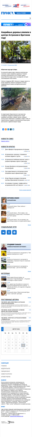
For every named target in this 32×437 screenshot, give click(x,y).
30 (26, 348)
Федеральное (5, 368)
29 (23, 348)
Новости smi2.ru (5, 141)
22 (23, 345)
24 (5, 348)
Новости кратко (6, 374)
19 (12, 345)
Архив (29, 225)
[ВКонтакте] (3, 129)
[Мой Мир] (8, 129)
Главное (4, 366)
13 (16, 342)
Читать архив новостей (25, 190)
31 (5, 351)
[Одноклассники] (6, 129)
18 (8, 345)
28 (19, 348)
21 (19, 345)
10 (5, 342)
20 (16, 345)
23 (26, 345)
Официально (5, 371)
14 (19, 342)
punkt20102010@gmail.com (16, 416)
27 (16, 348)
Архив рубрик (5, 377)
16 (26, 342)
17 (5, 345)
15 (23, 342)
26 (12, 348)
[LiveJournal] (11, 129)
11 (8, 342)
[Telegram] (13, 129)
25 (8, 348)
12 (12, 342)
